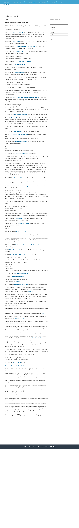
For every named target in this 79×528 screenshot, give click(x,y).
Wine (52, 37)
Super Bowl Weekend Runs (20, 273)
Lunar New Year (19, 318)
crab (43, 313)
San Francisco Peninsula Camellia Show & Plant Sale (29, 245)
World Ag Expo (15, 118)
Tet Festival (16, 26)
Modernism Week (19, 72)
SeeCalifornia (6, 2)
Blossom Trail (19, 51)
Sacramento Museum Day (21, 284)
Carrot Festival (17, 131)
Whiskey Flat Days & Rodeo (20, 134)
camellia (18, 281)
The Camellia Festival (19, 64)
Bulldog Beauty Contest (22, 232)
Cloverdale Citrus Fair (20, 178)
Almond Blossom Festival (16, 33)
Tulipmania (19, 218)
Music (52, 32)
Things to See (41, 2)
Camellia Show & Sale (23, 223)
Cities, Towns (18, 2)
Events (30, 2)
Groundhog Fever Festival (17, 276)
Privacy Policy (44, 446)
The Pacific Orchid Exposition (23, 61)
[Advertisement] (15, 429)
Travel (53, 2)
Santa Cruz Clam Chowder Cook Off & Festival (26, 97)
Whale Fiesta (16, 41)
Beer (52, 34)
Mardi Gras (15, 333)
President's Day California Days (18, 255)
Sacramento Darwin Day (20, 141)
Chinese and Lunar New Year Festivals (15, 366)
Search (62, 2)
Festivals (53, 29)
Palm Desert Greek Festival (21, 154)
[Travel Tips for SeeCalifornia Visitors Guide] (8, 5)
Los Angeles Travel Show (20, 114)
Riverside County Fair (15, 250)
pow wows (30, 291)
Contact (36, 446)
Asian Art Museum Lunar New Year (25, 46)
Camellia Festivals (36, 338)
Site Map (52, 446)
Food (52, 39)
